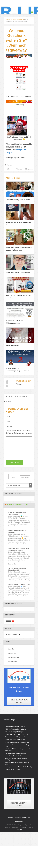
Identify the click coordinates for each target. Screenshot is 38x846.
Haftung (24, 817)
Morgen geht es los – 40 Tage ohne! (15, 739)
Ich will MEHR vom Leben (19, 804)
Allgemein (19, 169)
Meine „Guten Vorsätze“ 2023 (13, 756)
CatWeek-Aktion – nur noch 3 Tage (19, 584)
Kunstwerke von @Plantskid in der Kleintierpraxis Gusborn (18, 549)
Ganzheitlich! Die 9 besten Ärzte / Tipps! (17, 734)
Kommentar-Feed (13, 657)
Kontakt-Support (19, 821)
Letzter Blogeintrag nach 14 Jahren (15, 726)
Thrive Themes (22, 827)
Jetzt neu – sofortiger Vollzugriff (14, 732)
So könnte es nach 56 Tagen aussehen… (16, 737)
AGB (29, 817)
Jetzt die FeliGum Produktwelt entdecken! (17, 531)
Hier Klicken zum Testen (19, 701)
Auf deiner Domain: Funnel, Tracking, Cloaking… (16, 759)
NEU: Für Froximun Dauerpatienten (15, 729)
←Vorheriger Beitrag (13, 476)
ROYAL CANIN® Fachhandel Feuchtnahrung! (17, 513)
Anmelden (11, 649)
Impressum (10, 817)
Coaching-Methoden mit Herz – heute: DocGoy (18, 767)
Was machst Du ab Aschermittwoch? (15, 753)
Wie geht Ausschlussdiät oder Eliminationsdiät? (17, 569)
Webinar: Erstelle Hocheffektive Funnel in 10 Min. (18, 763)
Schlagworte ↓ (29, 169)
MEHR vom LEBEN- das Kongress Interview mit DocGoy (18, 749)
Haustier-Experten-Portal (18, 505)
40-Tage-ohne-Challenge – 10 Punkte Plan (17, 742)
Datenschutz (18, 817)
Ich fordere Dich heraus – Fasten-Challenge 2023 (17, 745)
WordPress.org (12, 661)
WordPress (19, 829)
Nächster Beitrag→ (25, 477)
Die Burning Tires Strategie (13, 769)
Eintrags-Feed (12, 653)
